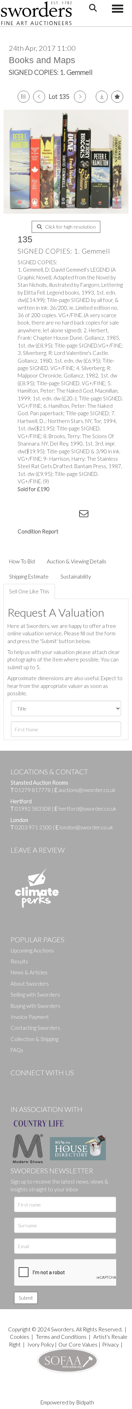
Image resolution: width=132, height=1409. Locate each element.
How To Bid (22, 561)
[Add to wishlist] (117, 97)
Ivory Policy (40, 1344)
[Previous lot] (39, 97)
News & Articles (29, 972)
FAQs (17, 1050)
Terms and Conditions (62, 1337)
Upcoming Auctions (32, 950)
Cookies (19, 1337)
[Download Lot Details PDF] (102, 97)
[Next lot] (80, 97)
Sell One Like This (29, 591)
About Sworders (30, 983)
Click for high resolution (70, 227)
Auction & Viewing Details (76, 561)
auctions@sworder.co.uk (85, 790)
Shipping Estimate (29, 576)
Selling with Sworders (35, 994)
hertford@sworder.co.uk (87, 808)
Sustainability (76, 576)
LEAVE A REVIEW (38, 850)
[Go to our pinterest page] (45, 1084)
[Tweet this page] (42, 515)
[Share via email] (85, 515)
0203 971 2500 (33, 827)
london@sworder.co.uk (84, 827)
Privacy (110, 1344)
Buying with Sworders (35, 1006)
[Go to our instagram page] (70, 515)
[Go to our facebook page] (17, 1084)
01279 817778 (33, 790)
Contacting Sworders (35, 1027)
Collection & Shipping (34, 1039)
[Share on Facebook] (27, 515)
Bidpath (85, 1402)
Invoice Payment (30, 1017)
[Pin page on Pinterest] (56, 515)
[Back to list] (24, 97)
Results (19, 961)
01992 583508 (33, 808)
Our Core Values (78, 1344)
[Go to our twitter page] (31, 1084)
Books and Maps (42, 60)
